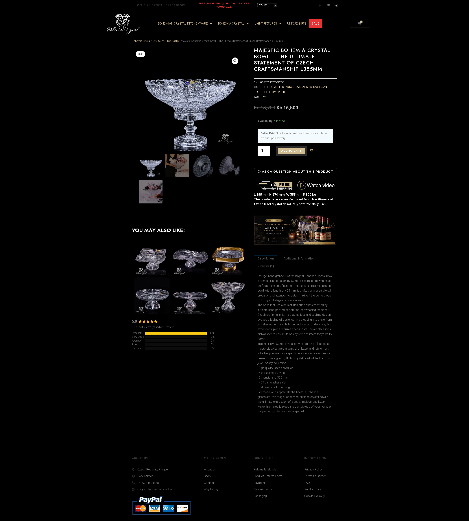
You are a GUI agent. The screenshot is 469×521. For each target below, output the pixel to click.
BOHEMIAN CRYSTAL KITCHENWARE (183, 23)
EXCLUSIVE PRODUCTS (165, 41)
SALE (315, 23)
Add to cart (291, 151)
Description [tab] (266, 258)
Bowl (263, 97)
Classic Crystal (282, 87)
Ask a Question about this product (297, 171)
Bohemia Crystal (141, 41)
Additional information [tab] (299, 258)
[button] (235, 61)
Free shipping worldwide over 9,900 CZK (224, 5)
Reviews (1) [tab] (266, 266)
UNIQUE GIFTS (296, 23)
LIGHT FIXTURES (266, 23)
